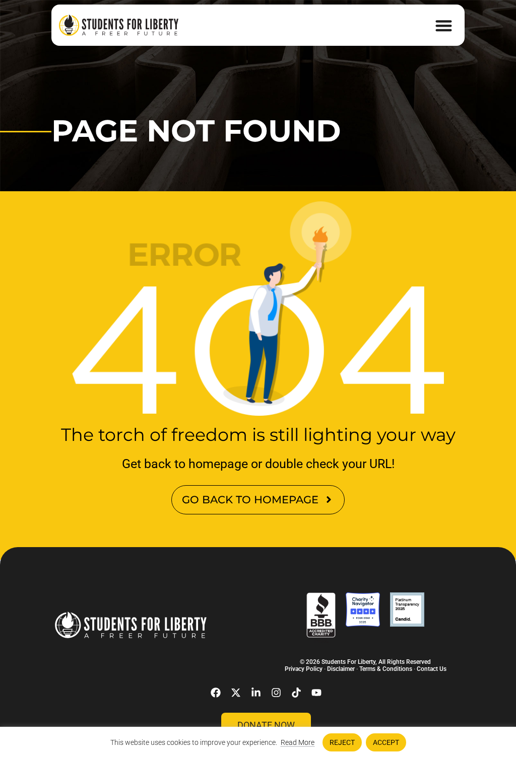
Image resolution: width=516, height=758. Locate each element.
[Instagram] (276, 693)
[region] (258, 742)
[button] (443, 25)
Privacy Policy (303, 668)
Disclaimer (341, 668)
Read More (297, 742)
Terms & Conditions (385, 668)
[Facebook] (216, 693)
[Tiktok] (296, 693)
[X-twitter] (236, 693)
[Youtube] (316, 693)
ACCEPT (386, 742)
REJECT (342, 742)
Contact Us (431, 668)
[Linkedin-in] (256, 693)
